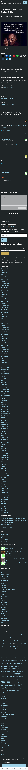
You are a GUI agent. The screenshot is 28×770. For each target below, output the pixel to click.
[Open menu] (2, 751)
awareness (13, 657)
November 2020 (5, 391)
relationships (4, 605)
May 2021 (3, 380)
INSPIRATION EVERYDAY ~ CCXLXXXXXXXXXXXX (13, 518)
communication (5, 574)
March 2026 (4, 278)
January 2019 (4, 426)
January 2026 (4, 281)
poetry (17, 682)
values (2, 622)
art (2, 657)
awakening (6, 657)
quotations (11, 17)
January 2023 (4, 347)
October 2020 (4, 393)
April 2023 (3, 342)
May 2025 (3, 296)
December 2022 (5, 349)
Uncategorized (5, 620)
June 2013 (3, 490)
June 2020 (4, 400)
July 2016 (3, 464)
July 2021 (3, 376)
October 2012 (4, 497)
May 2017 (3, 446)
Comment (22, 207)
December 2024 (5, 305)
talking (15, 17)
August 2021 (4, 375)
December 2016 (5, 455)
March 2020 (4, 404)
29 (10, 646)
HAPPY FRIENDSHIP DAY (7, 527)
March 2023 (4, 344)
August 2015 (4, 477)
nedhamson (4, 120)
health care (3, 674)
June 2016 (3, 466)
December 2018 (5, 428)
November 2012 (5, 495)
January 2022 (4, 366)
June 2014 (4, 483)
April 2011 (3, 510)
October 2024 (4, 309)
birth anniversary (5, 660)
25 (21, 643)
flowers (21, 668)
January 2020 (4, 408)
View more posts (8, 87)
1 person (9, 147)
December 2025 (5, 283)
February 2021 (4, 386)
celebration (8, 663)
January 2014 (4, 488)
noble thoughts (5, 679)
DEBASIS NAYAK (6, 139)
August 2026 (4, 268)
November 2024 (5, 307)
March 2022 (4, 362)
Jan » (16, 648)
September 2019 (5, 413)
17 (17, 640)
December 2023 (5, 327)
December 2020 (5, 389)
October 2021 (4, 371)
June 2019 (3, 417)
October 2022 (4, 353)
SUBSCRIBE (5, 253)
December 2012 (5, 494)
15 (10, 640)
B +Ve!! (3, 2)
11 (21, 637)
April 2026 (3, 276)
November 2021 (5, 369)
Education (3, 578)
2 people (8, 130)
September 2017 (5, 442)
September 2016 (5, 461)
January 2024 (4, 325)
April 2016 (3, 470)
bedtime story (4, 571)
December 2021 (5, 367)
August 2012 (4, 501)
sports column (4, 616)
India (11, 674)
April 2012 (3, 508)
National (3, 600)
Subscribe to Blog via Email (11, 244)
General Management (6, 671)
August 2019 (4, 415)
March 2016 (4, 472)
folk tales (3, 583)
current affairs (4, 576)
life (7, 676)
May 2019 (3, 419)
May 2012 (3, 506)
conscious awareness (10, 16)
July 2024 (3, 314)
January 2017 (4, 453)
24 (17, 643)
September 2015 (5, 475)
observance (14, 679)
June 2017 (3, 444)
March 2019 (4, 422)
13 (3, 640)
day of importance (8, 669)
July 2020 (3, 398)
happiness (20, 671)
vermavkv (7, 558)
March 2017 (4, 450)
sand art (15, 688)
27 (3, 646)
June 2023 (4, 338)
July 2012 (3, 503)
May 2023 (3, 340)
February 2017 (4, 452)
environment (4, 580)
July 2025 (3, 292)
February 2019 (4, 424)
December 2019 (5, 409)
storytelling (4, 618)
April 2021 (3, 382)
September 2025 (5, 289)
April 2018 (3, 433)
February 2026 (5, 279)
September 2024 (5, 311)
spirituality (3, 690)
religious (3, 607)
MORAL (3, 598)
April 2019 (3, 420)
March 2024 (4, 322)
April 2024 (4, 320)
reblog (10, 688)
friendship (3, 587)
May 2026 (3, 274)
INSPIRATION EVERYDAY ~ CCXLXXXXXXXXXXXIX (13, 520)
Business (3, 572)
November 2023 (5, 329)
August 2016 (4, 463)
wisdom (3, 693)
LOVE (2, 594)
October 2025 (4, 287)
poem (13, 682)
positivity (18, 685)
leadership (4, 591)
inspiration (18, 674)
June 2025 (4, 294)
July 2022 (3, 358)
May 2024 (3, 318)
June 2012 (3, 505)
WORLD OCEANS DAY (19, 548)
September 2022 (5, 355)
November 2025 (5, 285)
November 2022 (5, 351)
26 (25, 643)
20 (3, 643)
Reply (26, 133)
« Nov (12, 648)
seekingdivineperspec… (11, 551)
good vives (15, 671)
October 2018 (4, 430)
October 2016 (4, 459)
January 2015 (4, 479)
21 (6, 643)
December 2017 (5, 439)
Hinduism (7, 674)
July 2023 (3, 336)
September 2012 (5, 499)
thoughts (19, 17)
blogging (4, 16)
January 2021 (4, 387)
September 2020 (5, 395)
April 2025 (3, 298)
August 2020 (4, 397)
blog (12, 660)
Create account (5, 534)
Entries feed (4, 537)
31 (17, 646)
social (22, 14)
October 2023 (4, 331)
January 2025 (4, 303)
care (2, 663)
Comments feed (5, 539)
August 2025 (4, 290)
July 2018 (3, 431)
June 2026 (4, 272)
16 (14, 640)
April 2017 (3, 448)
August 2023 (4, 334)
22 (10, 643)
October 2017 (4, 441)
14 (6, 640)
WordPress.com (5, 541)
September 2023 (5, 333)
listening (20, 16)
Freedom (3, 585)
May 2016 (3, 468)
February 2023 (5, 345)
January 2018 (4, 437)
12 (25, 637)
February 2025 (5, 301)
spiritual (23, 688)
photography (4, 602)
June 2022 (4, 360)
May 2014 (3, 484)
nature (21, 676)
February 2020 (5, 406)
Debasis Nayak (5, 14)
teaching (9, 690)
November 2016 (5, 457)
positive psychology (5, 17)
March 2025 (4, 300)
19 (25, 640)
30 (14, 646)
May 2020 (3, 402)
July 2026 (3, 270)
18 (21, 640)
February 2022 (5, 364)
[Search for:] (14, 235)
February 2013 (4, 492)
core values (17, 666)
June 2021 (3, 378)
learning (17, 16)
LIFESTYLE (4, 593)
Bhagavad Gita (21, 657)
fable (2, 582)
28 (6, 646)
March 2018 (4, 435)
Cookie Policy (7, 762)
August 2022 (4, 356)
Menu (25, 2)
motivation (16, 676)
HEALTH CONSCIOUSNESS (8, 589)
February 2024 (5, 323)
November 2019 (5, 411)
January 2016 (4, 473)
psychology (4, 604)
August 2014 (4, 481)
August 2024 (4, 312)
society (3, 615)
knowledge (3, 676)
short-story (4, 611)
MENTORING (4, 596)
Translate (12, 226)
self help (3, 609)
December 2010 (5, 512)
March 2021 (4, 384)
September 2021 (5, 373)
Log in (2, 536)
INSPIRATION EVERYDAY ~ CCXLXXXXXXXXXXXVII (14, 526)
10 (17, 637)
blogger (15, 660)
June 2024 (4, 316)
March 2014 (4, 486)
